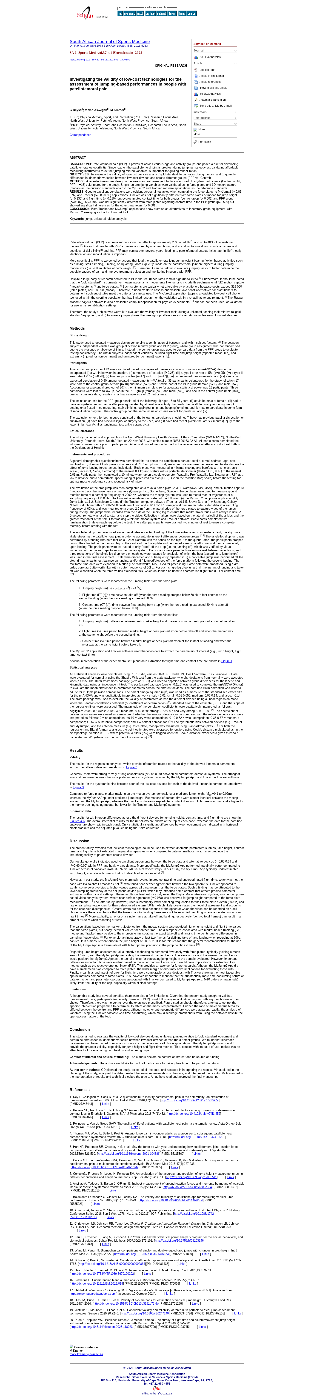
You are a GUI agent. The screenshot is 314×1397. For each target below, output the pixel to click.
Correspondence (80, 135)
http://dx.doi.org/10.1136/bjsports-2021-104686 (129, 1153)
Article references (210, 81)
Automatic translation (213, 99)
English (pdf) (207, 69)
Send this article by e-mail (216, 105)
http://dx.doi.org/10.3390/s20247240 (145, 1313)
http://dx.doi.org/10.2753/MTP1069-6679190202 (102, 1273)
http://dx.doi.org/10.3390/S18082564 (187, 1187)
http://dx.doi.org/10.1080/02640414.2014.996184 (171, 1200)
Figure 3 (78, 787)
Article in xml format (212, 75)
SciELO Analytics (210, 57)
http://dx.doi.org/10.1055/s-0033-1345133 (141, 1254)
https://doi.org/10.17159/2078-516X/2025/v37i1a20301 (100, 59)
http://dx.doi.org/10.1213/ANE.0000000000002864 (112, 1264)
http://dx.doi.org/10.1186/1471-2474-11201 (197, 1137)
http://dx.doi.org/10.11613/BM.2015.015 (97, 1283)
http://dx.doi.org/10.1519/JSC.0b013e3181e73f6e (126, 1303)
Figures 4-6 (77, 821)
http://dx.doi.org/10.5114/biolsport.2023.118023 (102, 1326)
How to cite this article (213, 87)
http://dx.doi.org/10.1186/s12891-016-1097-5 (190, 1100)
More (201, 129)
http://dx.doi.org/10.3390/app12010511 (191, 1177)
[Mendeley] (196, 129)
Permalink (204, 141)
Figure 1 (226, 661)
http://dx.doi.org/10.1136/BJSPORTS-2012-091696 (104, 1167)
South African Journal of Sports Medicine (110, 41)
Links (105, 1104)
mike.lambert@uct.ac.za (157, 1393)
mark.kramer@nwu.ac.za (86, 1354)
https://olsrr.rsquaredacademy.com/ (93, 1293)
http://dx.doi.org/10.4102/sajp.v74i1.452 (194, 1113)
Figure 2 (131, 767)
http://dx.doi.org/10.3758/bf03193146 (179, 1240)
